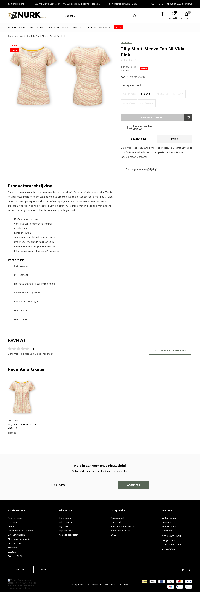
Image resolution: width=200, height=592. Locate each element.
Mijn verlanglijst (67, 530)
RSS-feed (124, 585)
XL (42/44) (129, 103)
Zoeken (134, 16)
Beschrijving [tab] (138, 138)
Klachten (12, 548)
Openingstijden (15, 518)
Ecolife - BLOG (15, 556)
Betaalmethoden (16, 535)
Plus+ (114, 585)
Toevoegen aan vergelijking (141, 169)
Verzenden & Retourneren (20, 530)
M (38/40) (162, 94)
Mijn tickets (65, 526)
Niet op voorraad (152, 117)
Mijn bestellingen (67, 522)
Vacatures (13, 552)
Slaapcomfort (17, 27)
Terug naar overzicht (18, 36)
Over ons (12, 522)
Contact (12, 526)
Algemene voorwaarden (19, 539)
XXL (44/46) (147, 103)
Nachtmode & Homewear (64, 27)
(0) (135, 60)
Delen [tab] (174, 138)
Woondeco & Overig (97, 27)
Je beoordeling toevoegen (170, 351)
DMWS (105, 585)
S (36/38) (146, 94)
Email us (45, 570)
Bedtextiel (37, 27)
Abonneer (133, 485)
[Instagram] (189, 570)
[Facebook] (183, 570)
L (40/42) (178, 94)
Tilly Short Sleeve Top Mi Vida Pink (22, 426)
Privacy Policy (14, 543)
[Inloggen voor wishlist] (188, 117)
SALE (118, 27)
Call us (20, 570)
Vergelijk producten (68, 535)
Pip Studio (126, 42)
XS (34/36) (129, 94)
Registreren (65, 518)
